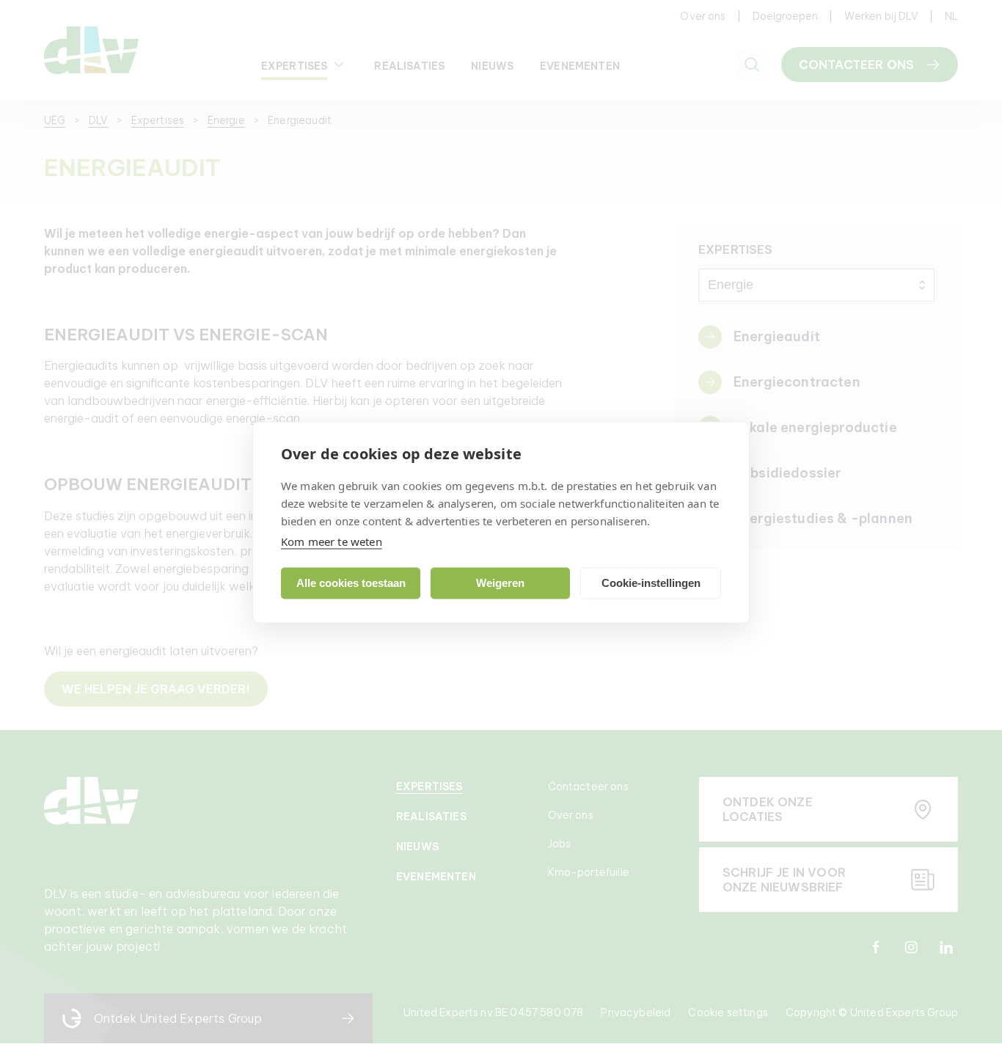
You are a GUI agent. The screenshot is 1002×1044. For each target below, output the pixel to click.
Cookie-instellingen (651, 583)
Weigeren (500, 583)
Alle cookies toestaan (351, 583)
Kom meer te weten (331, 540)
